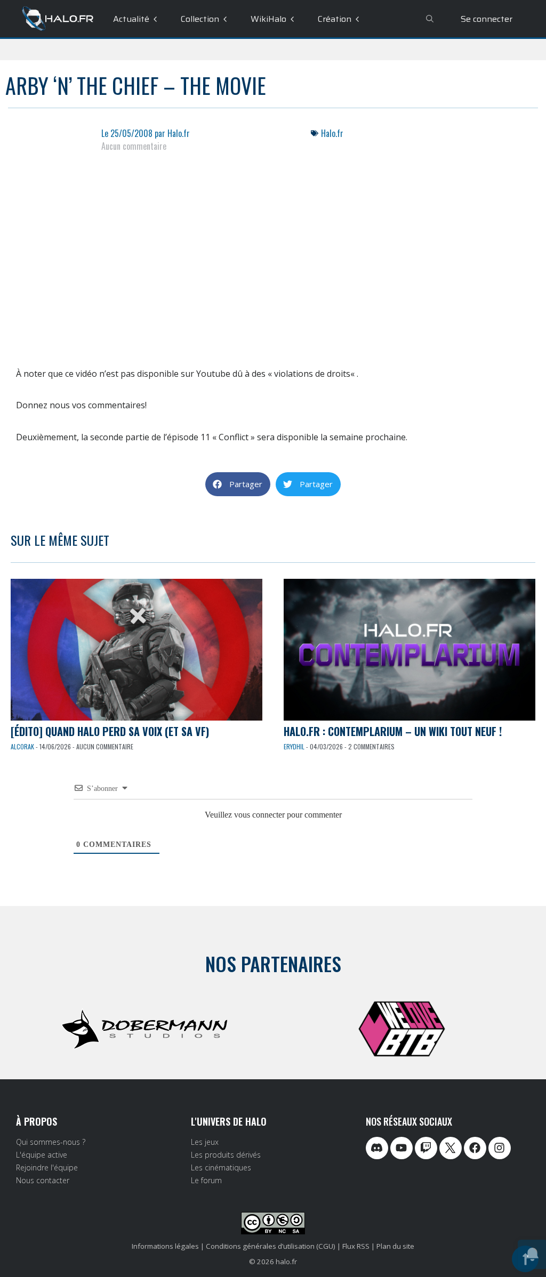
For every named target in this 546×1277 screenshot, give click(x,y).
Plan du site (395, 1246)
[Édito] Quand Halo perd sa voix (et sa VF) (110, 731)
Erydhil (294, 746)
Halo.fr (332, 133)
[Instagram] (499, 1148)
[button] (237, 484)
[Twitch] (426, 1148)
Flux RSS (356, 1246)
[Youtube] (401, 1148)
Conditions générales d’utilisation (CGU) (270, 1246)
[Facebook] (475, 1148)
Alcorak (22, 746)
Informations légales (165, 1246)
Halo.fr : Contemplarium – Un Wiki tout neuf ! (393, 731)
